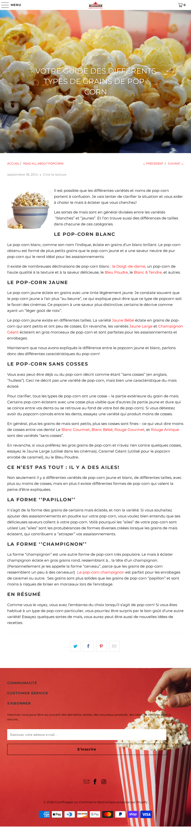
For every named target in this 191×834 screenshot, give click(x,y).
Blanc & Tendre (148, 272)
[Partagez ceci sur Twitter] (75, 646)
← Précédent (153, 163)
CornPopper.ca (66, 802)
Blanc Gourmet (75, 429)
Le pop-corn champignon (100, 572)
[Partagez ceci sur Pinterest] (101, 646)
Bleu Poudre (116, 272)
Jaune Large (140, 326)
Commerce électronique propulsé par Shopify (113, 802)
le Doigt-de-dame (128, 266)
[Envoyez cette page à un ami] (114, 646)
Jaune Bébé (123, 320)
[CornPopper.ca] (95, 5)
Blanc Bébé (102, 429)
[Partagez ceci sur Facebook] (88, 646)
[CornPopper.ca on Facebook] (95, 782)
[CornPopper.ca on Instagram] (104, 782)
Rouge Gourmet (129, 429)
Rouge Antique (165, 429)
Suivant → (176, 163)
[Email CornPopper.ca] (86, 782)
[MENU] (2, 5)
